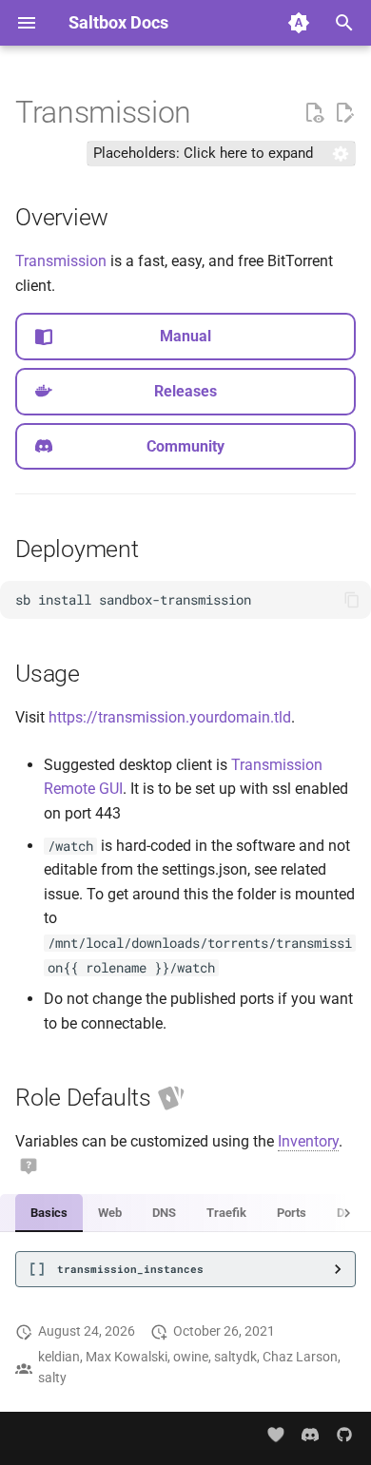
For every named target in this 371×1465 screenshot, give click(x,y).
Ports (291, 1212)
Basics (49, 1212)
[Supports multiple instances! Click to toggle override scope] (171, 1098)
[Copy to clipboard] (352, 599)
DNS (164, 1212)
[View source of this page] (314, 113)
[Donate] (276, 1435)
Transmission (61, 261)
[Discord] (310, 1434)
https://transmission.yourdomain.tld (170, 717)
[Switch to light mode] (299, 23)
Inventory (308, 1141)
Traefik (226, 1212)
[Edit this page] (344, 113)
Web (110, 1212)
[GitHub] (344, 1434)
